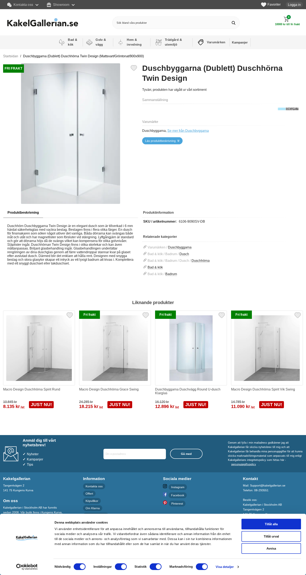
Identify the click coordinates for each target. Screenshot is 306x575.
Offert (89, 493)
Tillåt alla (271, 524)
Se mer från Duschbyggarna (188, 130)
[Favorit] (134, 67)
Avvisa (271, 548)
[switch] (121, 566)
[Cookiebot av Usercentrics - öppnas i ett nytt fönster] (27, 567)
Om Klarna (93, 508)
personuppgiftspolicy (243, 464)
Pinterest (177, 503)
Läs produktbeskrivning (160, 140)
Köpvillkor (92, 501)
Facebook (177, 495)
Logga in (294, 4)
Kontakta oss (23, 4)
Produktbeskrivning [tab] (23, 212)
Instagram (177, 487)
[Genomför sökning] (233, 23)
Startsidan (10, 56)
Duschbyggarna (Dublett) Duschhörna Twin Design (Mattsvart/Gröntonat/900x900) (83, 56)
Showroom (61, 4)
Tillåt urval (271, 536)
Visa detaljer (225, 567)
